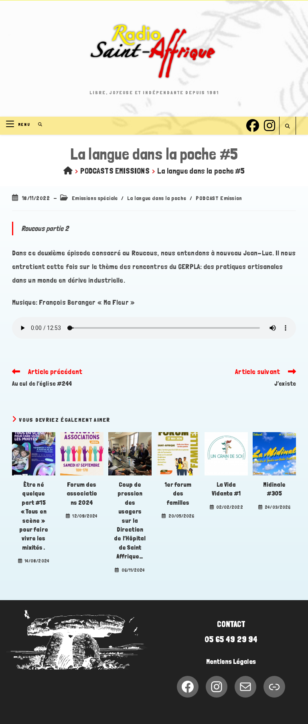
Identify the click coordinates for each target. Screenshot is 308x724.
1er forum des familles (178, 493)
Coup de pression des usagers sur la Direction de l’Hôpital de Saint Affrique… (130, 520)
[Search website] (287, 126)
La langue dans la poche (156, 198)
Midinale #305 (274, 489)
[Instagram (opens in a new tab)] (269, 124)
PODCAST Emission (219, 198)
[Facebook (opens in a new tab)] (252, 124)
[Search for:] (37, 124)
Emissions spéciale (95, 198)
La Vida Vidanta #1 (226, 489)
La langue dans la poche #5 (201, 171)
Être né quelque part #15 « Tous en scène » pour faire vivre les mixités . (33, 516)
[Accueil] (68, 171)
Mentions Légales (231, 661)
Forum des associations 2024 (82, 493)
